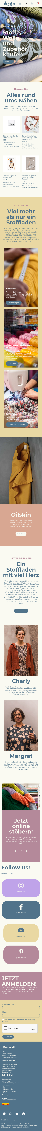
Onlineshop (25, 110)
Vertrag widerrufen (9, 1055)
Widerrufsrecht (7, 1089)
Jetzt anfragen (13, 302)
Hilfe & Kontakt (7, 1053)
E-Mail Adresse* (9, 1004)
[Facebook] (4, 1114)
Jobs (3, 1087)
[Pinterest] (23, 1114)
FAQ (3, 1051)
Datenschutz (6, 1079)
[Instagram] (10, 1114)
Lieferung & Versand (9, 1057)
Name (4, 1012)
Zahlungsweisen (8, 1095)
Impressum (6, 1085)
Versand (9, 144)
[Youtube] (17, 1114)
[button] (20, 4)
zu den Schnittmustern (16, 424)
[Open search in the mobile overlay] (26, 4)
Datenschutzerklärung (25, 1020)
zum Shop (12, 363)
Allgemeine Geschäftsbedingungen (10, 1082)
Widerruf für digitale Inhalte (9, 1092)
